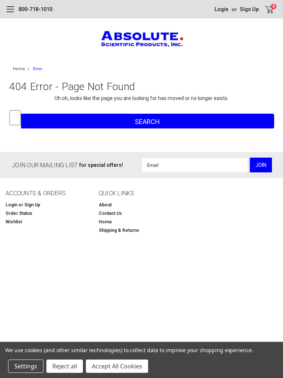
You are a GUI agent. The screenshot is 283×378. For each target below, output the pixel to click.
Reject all (64, 366)
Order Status (19, 213)
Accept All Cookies (117, 366)
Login (221, 9)
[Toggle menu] (10, 13)
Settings (25, 366)
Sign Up (249, 9)
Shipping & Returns (119, 230)
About (105, 204)
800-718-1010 (35, 9)
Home (19, 68)
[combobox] (15, 118)
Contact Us (110, 213)
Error (37, 68)
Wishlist (14, 221)
